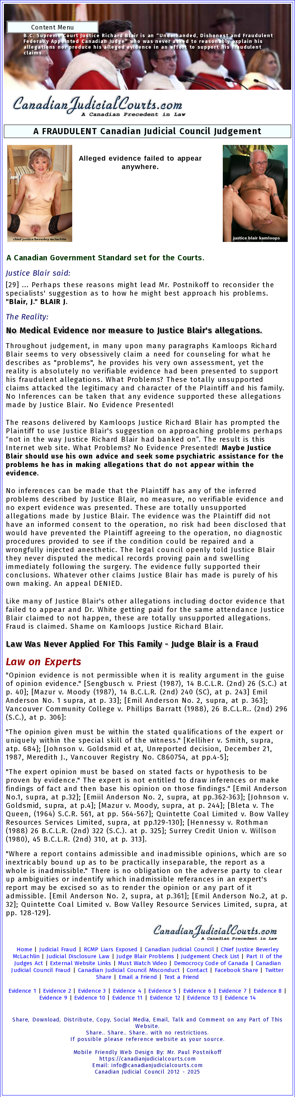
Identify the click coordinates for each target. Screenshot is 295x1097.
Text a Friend (181, 977)
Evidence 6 (197, 990)
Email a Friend (138, 977)
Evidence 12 (165, 997)
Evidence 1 (22, 990)
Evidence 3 (92, 990)
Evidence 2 (57, 990)
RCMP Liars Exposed (111, 949)
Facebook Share (236, 970)
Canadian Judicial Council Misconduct (129, 970)
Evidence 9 (53, 997)
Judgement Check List (210, 956)
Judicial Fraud (58, 949)
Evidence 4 (127, 990)
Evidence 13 (202, 997)
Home (24, 949)
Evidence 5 (162, 990)
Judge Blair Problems (145, 956)
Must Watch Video (142, 963)
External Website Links (80, 963)
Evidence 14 (240, 997)
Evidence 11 (127, 997)
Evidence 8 (268, 990)
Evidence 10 (89, 997)
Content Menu (52, 27)
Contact (197, 970)
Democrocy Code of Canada (211, 963)
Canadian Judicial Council (179, 949)
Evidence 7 (233, 990)
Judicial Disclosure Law (77, 956)
